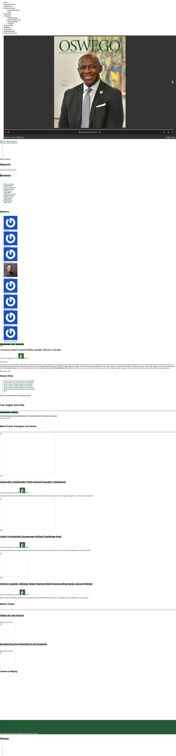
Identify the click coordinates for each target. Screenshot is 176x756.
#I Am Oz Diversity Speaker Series (10, 395)
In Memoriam (8, 29)
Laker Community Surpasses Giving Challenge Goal (31, 536)
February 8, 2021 (5, 418)
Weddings (7, 27)
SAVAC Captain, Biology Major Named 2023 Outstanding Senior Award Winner (46, 583)
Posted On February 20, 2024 (10, 493)
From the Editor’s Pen (14, 20)
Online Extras (8, 6)
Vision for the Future (12, 615)
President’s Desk (12, 18)
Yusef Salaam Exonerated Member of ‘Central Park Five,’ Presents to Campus (28, 416)
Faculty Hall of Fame (10, 33)
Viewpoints (7, 16)
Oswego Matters (12, 21)
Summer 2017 (19, 344)
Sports (9, 12)
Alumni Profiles (8, 25)
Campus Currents (9, 8)
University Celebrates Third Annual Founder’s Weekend (33, 482)
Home (6, 2)
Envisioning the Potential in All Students (23, 644)
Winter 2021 (14, 412)
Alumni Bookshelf (9, 31)
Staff (25, 358)
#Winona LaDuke (26, 395)
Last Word (10, 23)
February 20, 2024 (6, 622)
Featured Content (9, 4)
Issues (13, 344)
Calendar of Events (13, 10)
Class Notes (7, 14)
